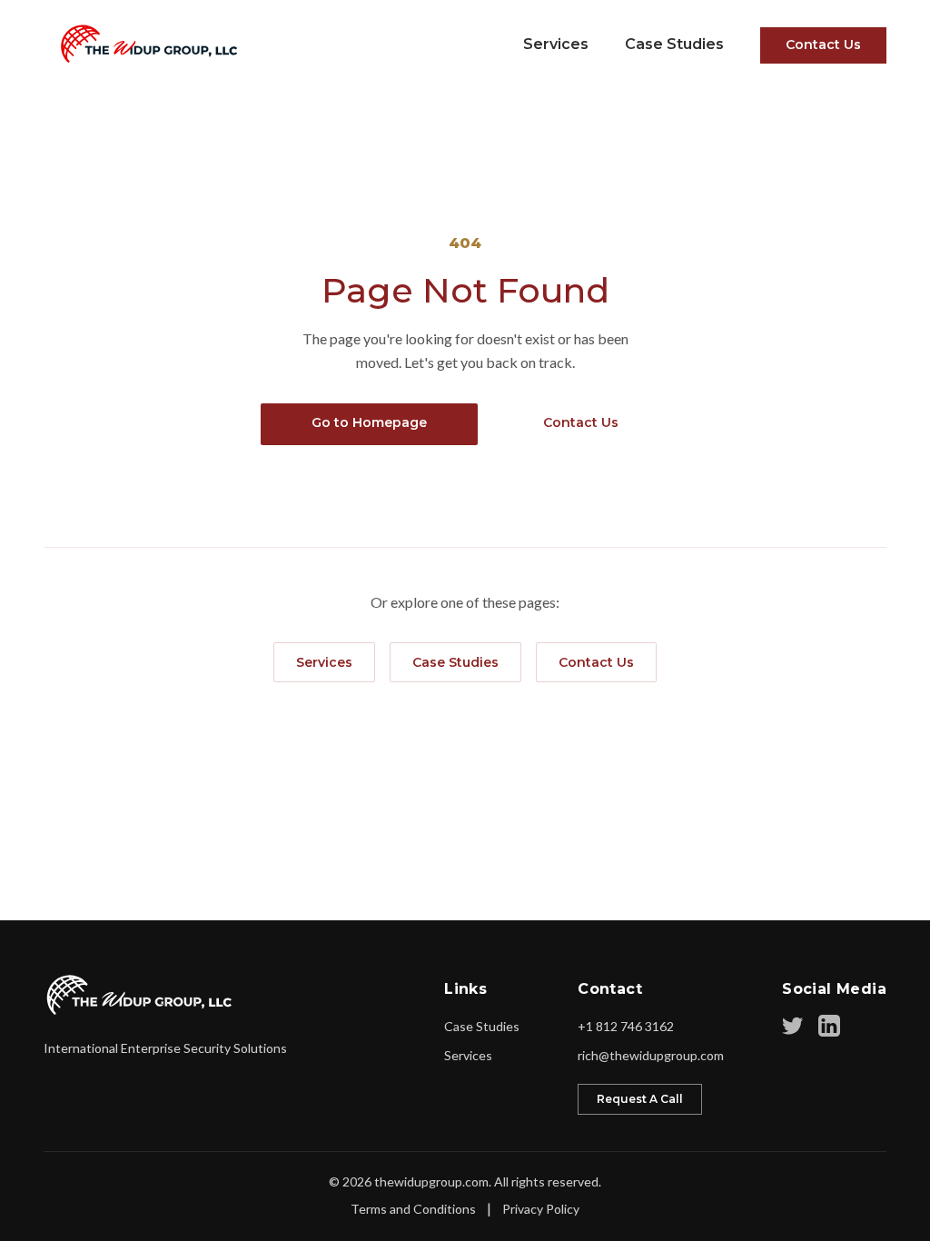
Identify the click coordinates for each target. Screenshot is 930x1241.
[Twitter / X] (793, 1026)
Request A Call (640, 1099)
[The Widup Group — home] (143, 43)
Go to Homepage (369, 422)
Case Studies (674, 44)
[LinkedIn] (829, 1026)
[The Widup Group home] (140, 994)
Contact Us (823, 44)
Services (556, 44)
